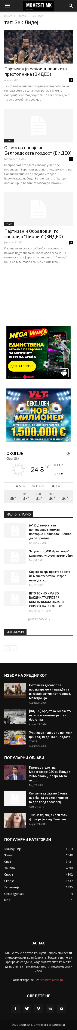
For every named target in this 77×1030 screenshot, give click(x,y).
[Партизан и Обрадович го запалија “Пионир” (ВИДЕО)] (38, 209)
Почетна (9, 16)
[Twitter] (27, 1009)
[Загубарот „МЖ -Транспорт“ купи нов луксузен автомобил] (15, 556)
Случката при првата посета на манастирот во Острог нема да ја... (49, 576)
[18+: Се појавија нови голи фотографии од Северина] (15, 820)
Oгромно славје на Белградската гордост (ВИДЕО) (37, 150)
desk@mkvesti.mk (52, 980)
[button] (71, 6)
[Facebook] (15, 1009)
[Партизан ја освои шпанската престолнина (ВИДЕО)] (38, 47)
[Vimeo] (38, 1009)
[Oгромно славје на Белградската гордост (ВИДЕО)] (38, 125)
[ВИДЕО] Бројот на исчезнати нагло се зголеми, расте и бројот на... (50, 715)
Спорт (9, 61)
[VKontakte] (50, 1009)
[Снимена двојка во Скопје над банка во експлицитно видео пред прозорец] (15, 798)
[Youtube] (61, 1009)
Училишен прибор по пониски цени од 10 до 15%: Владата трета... (50, 737)
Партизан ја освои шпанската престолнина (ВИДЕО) (35, 71)
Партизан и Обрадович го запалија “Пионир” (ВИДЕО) (33, 234)
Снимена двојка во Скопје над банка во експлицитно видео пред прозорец (48, 798)
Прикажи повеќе (37, 619)
